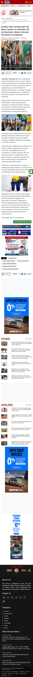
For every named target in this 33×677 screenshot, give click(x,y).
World (5, 625)
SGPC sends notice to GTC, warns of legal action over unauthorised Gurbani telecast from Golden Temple (21, 350)
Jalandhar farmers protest (9, 266)
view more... (28, 338)
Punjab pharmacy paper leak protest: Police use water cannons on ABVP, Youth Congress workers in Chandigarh (22, 357)
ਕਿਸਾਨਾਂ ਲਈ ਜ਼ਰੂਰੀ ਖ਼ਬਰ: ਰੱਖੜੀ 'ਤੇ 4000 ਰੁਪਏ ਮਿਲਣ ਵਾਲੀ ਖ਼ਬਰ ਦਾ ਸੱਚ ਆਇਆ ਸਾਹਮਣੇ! (21, 429)
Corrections (22, 671)
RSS (9, 675)
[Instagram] (25, 73)
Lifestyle (6, 618)
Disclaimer (10, 673)
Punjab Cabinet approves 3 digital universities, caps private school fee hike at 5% (21, 363)
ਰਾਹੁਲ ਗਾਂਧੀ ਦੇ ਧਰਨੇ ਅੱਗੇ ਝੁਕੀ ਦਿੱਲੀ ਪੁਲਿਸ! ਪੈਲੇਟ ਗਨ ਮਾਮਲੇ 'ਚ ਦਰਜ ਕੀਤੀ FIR (22, 422)
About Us (8, 671)
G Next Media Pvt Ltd (6, 669)
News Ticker (9, 18)
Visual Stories (21, 6)
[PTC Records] (16, 570)
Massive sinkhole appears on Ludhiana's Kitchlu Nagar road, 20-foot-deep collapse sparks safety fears (22, 343)
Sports (6, 628)
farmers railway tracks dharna (10, 269)
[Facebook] (22, 73)
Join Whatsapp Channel (21, 221)
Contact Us (4, 673)
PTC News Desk (11, 38)
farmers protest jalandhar (9, 263)
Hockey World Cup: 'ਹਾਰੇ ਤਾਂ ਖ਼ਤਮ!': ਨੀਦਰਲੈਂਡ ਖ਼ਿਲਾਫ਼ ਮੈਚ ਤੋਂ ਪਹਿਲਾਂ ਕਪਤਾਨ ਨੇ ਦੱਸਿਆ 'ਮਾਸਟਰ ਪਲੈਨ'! (22, 416)
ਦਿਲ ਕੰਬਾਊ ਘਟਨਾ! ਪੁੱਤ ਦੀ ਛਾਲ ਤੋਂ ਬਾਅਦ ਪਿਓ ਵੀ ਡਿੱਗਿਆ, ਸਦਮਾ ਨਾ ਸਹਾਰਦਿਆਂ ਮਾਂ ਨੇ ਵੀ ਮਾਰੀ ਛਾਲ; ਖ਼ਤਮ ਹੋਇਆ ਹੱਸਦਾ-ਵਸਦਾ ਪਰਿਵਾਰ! (22, 443)
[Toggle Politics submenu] (15, 5)
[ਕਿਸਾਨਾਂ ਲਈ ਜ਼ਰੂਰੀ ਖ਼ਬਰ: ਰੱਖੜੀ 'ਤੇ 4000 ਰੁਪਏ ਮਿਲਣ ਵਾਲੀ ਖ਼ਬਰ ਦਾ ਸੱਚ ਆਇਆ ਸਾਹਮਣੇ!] (4, 429)
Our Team (16, 673)
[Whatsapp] (28, 73)
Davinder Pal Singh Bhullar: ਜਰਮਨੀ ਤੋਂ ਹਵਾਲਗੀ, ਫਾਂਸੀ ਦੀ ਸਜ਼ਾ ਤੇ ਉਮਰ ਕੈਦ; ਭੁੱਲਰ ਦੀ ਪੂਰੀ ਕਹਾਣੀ (21, 436)
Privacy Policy (23, 673)
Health (6, 616)
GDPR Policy (4, 675)
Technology (7, 623)
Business (6, 611)
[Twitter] (19, 73)
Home (2, 18)
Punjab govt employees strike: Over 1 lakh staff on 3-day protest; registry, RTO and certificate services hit (21, 377)
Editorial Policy (14, 671)
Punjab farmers (12, 258)
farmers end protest (23, 260)
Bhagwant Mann (20, 81)
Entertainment (8, 613)
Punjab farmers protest (8, 260)
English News (5, 6)
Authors (28, 671)
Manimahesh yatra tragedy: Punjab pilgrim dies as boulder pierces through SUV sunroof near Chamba (21, 370)
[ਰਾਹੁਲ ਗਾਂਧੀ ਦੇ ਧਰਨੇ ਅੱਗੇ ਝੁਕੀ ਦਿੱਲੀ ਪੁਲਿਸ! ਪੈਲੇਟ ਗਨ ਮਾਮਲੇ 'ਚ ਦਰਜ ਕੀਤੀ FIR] (4, 423)
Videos (29, 6)
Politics (13, 6)
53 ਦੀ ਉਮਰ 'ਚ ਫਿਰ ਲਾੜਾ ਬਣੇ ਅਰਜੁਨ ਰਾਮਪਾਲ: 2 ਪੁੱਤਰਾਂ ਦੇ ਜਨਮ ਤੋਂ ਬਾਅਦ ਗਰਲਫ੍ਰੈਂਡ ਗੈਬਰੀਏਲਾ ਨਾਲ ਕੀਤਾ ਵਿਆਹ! (21, 409)
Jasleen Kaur (23, 38)
